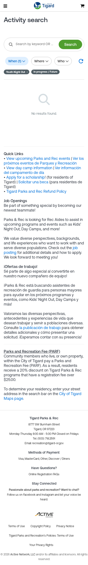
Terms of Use (65, 535)
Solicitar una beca (33, 182)
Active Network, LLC (23, 554)
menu (5, 6)
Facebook (29, 494)
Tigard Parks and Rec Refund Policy (36, 191)
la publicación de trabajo (40, 328)
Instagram (48, 494)
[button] (16, 72)
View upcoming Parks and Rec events (38, 158)
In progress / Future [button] (45, 71)
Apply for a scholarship (25, 177)
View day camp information (29, 168)
